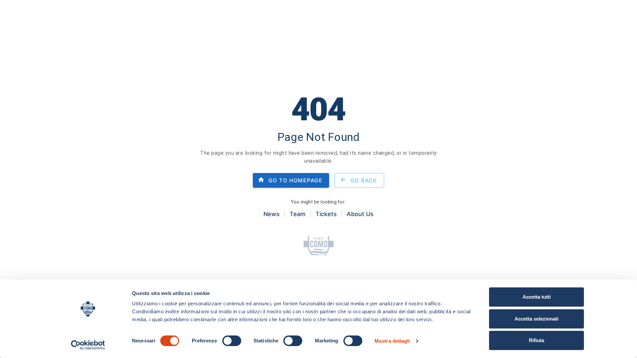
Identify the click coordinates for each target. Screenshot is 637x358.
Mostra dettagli (392, 341)
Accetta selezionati (536, 319)
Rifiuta (536, 340)
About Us (360, 213)
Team (298, 213)
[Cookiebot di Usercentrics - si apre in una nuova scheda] (88, 345)
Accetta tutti (537, 297)
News (271, 213)
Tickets (326, 213)
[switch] (231, 340)
